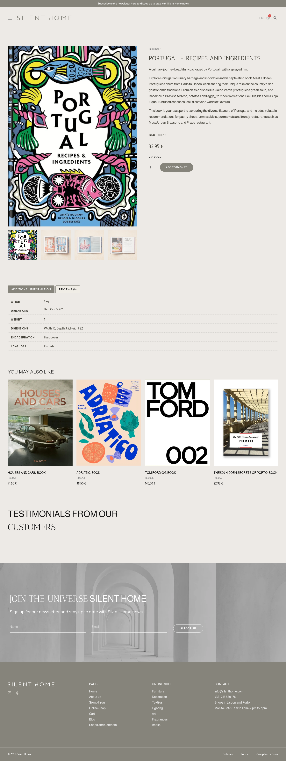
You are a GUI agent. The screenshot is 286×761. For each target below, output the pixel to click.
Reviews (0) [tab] (68, 289)
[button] (10, 18)
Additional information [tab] (31, 289)
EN (261, 18)
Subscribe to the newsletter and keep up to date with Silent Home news (143, 3)
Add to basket (176, 167)
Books (154, 49)
